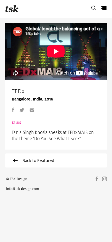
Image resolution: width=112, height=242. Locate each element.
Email (31, 109)
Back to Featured (38, 160)
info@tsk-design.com (22, 188)
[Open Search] (93, 8)
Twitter (22, 109)
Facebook (13, 109)
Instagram (104, 179)
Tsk (11, 8)
